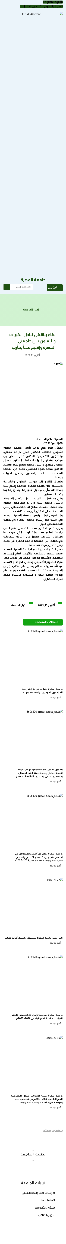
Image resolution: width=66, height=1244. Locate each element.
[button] (53, 2)
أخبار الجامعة (18, 605)
